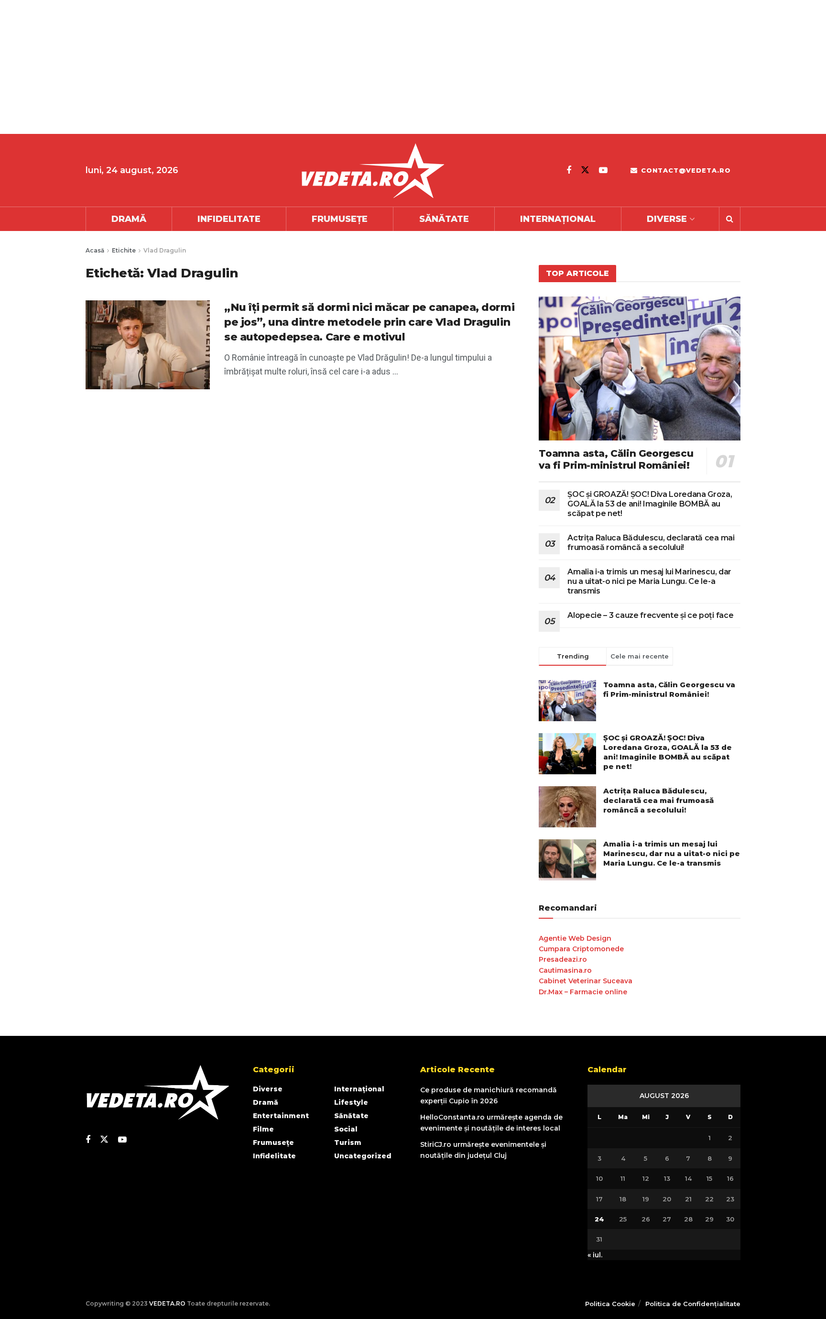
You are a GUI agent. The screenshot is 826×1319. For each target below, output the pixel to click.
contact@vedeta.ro (685, 170)
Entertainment (281, 1115)
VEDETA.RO (167, 1303)
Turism (347, 1142)
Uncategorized (362, 1156)
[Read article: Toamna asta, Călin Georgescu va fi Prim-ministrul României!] (639, 368)
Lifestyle (351, 1102)
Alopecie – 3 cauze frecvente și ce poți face (650, 615)
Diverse (667, 219)
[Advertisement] (287, 67)
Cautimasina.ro (565, 970)
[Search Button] (729, 219)
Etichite (124, 250)
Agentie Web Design (575, 938)
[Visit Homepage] (372, 170)
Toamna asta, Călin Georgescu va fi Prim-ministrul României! (616, 459)
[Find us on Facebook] (568, 170)
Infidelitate (229, 219)
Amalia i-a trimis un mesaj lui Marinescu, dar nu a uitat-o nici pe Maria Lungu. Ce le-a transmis (649, 581)
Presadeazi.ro (563, 959)
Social (346, 1129)
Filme (263, 1129)
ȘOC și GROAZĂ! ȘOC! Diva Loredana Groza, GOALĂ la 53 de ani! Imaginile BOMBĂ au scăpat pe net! (649, 504)
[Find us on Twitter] (585, 170)
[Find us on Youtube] (603, 170)
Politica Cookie (610, 1304)
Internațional (558, 219)
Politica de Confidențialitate (692, 1304)
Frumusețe (340, 219)
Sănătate (444, 219)
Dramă (128, 219)
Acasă (95, 250)
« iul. (594, 1255)
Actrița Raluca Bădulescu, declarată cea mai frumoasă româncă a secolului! (650, 542)
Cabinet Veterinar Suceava (585, 981)
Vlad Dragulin (164, 250)
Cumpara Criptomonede (581, 949)
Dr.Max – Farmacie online (583, 992)
